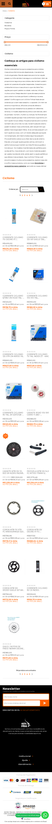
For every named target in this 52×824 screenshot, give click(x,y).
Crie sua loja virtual (10, 821)
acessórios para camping (15, 166)
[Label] (14, 216)
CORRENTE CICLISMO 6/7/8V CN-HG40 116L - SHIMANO (13, 298)
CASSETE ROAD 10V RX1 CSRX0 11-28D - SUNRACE (38, 415)
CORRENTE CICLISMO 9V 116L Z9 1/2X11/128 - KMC (13, 415)
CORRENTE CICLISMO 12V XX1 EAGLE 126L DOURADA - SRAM (37, 239)
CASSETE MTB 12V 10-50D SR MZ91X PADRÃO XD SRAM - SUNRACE (14, 473)
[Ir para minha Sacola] (47, 4)
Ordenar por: (14, 189)
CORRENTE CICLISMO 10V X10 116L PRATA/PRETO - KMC (37, 298)
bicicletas (39, 163)
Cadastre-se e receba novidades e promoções (19, 691)
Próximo (31, 195)
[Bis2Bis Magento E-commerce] (25, 819)
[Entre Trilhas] (26, 3)
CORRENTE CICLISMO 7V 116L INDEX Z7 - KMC (38, 355)
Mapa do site (41, 815)
